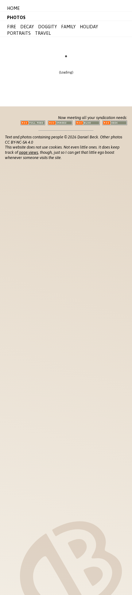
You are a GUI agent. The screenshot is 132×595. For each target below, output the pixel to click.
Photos (16, 17)
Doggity (47, 26)
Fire (11, 26)
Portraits (19, 33)
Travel (43, 33)
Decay (27, 26)
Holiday (89, 26)
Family (68, 26)
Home (13, 8)
